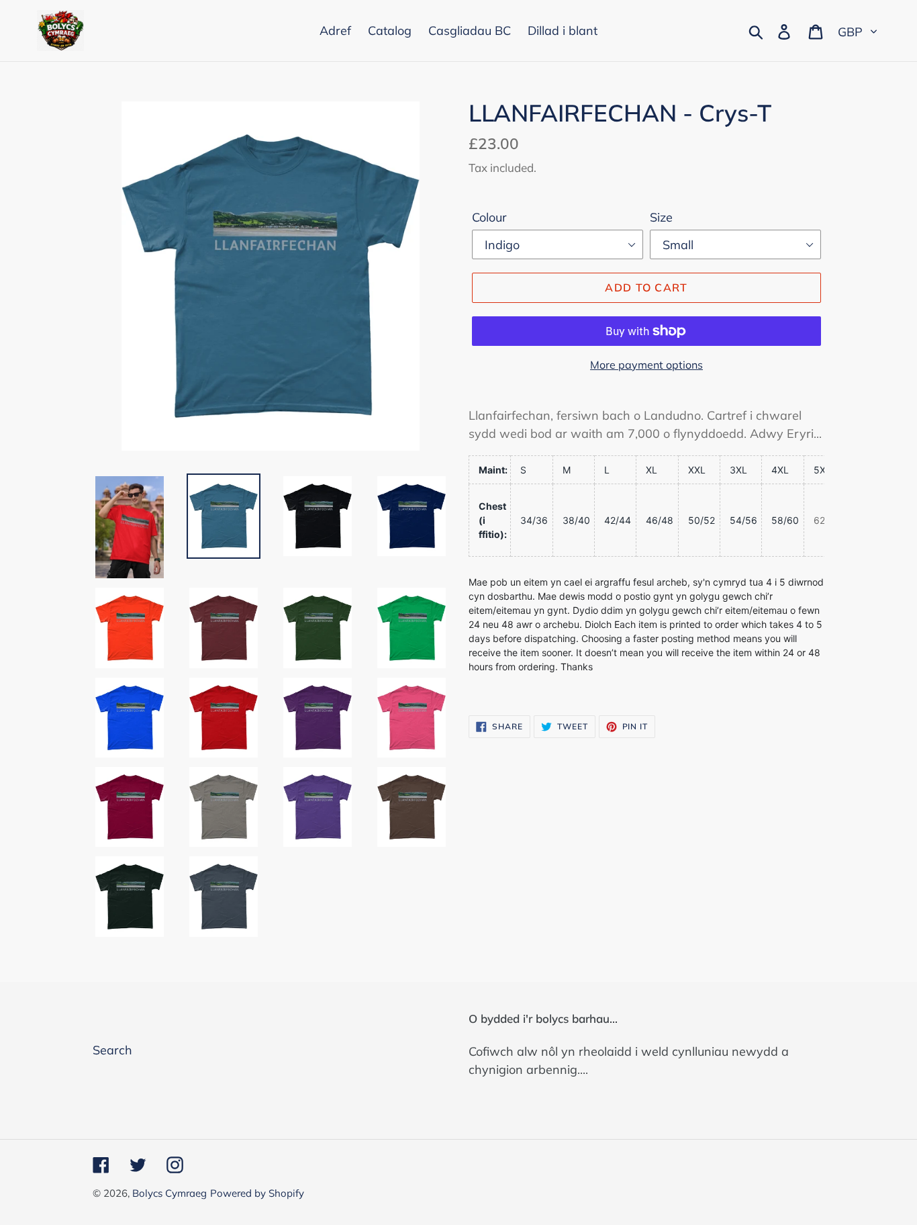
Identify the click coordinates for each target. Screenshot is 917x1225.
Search (112, 1050)
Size (661, 217)
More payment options (646, 364)
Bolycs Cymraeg (169, 1193)
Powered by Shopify (257, 1193)
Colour (489, 217)
